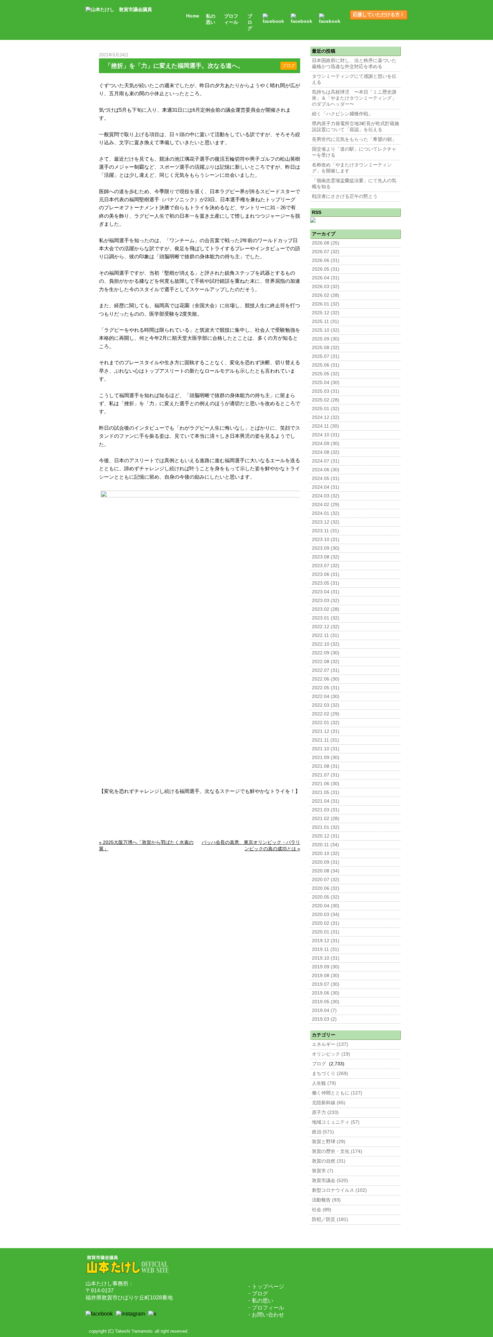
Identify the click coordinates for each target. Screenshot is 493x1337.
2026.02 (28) (325, 295)
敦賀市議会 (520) (330, 1180)
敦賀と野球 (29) (328, 1141)
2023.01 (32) (325, 618)
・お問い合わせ (265, 1315)
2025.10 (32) (325, 330)
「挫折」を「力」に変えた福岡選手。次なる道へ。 (174, 65)
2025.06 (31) (325, 365)
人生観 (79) (324, 1083)
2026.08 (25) (325, 243)
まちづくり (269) (330, 1073)
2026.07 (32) (325, 251)
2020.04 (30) (325, 905)
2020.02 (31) (325, 923)
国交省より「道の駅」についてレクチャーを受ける (354, 152)
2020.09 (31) (325, 862)
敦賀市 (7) (322, 1170)
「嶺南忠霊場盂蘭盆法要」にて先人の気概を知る (354, 183)
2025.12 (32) (325, 312)
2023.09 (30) (325, 548)
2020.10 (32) (325, 853)
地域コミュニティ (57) (336, 1122)
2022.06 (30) (325, 679)
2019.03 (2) (324, 1019)
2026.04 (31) (325, 277)
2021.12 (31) (325, 731)
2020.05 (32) (325, 897)
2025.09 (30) (325, 338)
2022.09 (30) (325, 652)
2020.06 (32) (325, 888)
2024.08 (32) (325, 452)
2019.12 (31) (325, 940)
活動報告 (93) (326, 1199)
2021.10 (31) (325, 748)
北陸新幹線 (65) (328, 1102)
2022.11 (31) (325, 635)
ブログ (250, 22)
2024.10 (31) (325, 434)
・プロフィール (265, 1308)
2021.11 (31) (325, 740)
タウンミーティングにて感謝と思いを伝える (354, 79)
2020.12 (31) (325, 836)
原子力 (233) (325, 1112)
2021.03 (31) (325, 809)
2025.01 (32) (325, 408)
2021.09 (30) (325, 757)
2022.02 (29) (325, 713)
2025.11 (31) (325, 321)
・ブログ (257, 1293)
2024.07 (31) (325, 461)
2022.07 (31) (325, 670)
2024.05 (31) (325, 478)
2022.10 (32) (325, 644)
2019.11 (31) (325, 949)
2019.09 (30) (325, 966)
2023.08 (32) (325, 556)
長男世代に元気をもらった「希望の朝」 (354, 139)
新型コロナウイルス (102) (339, 1190)
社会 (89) (321, 1209)
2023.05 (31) (325, 583)
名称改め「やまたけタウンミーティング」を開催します (352, 167)
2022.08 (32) (325, 661)
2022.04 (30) (325, 696)
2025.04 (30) (325, 382)
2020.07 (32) (325, 879)
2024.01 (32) (325, 513)
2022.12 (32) (325, 626)
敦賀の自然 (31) (328, 1161)
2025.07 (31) (325, 356)
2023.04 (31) (325, 591)
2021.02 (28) (325, 818)
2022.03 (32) (325, 705)
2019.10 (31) (325, 958)
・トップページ (265, 1286)
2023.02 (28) (325, 609)
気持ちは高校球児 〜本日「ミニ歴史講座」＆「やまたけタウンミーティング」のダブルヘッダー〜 (354, 98)
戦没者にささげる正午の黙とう (345, 196)
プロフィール (231, 19)
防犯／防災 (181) (330, 1219)
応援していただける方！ (378, 14)
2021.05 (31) (325, 792)
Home (192, 15)
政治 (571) (323, 1131)
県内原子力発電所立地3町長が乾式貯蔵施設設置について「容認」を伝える (355, 126)
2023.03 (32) (325, 600)
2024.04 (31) (325, 487)
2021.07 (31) (325, 775)
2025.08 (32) (325, 347)
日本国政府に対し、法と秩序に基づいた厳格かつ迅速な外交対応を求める (354, 63)
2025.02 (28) (325, 400)
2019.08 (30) (325, 975)
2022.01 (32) (325, 722)
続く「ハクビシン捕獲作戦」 (342, 113)
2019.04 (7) (324, 1010)
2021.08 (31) (325, 766)
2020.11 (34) (325, 844)
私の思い (210, 19)
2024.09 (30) (325, 443)
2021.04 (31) (325, 801)
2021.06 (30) (325, 783)
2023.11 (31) (325, 530)
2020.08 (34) (325, 870)
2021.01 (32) (325, 827)
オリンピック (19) (331, 1054)
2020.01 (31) (325, 931)
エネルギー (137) (330, 1044)
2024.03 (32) (325, 495)
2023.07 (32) (325, 565)
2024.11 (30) (325, 426)
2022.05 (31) (325, 687)
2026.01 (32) (325, 304)
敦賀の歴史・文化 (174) (337, 1151)
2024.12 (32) (325, 417)
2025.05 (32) (325, 373)
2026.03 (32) (325, 286)
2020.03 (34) (325, 914)
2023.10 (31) (325, 539)
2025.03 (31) (325, 391)
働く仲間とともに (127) (337, 1092)
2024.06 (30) (325, 469)
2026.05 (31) (325, 269)
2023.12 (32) (325, 522)
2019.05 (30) (325, 1001)
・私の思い (259, 1300)
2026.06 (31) (325, 260)
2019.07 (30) (325, 984)
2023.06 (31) (325, 574)
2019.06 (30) (325, 993)
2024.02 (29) (325, 504)
